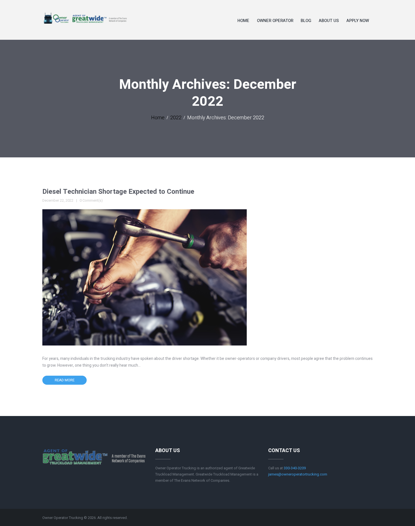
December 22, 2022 (57, 200)
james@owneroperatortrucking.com (297, 474)
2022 (176, 118)
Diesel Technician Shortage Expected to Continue (118, 192)
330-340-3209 (295, 468)
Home (158, 118)
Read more (65, 380)
